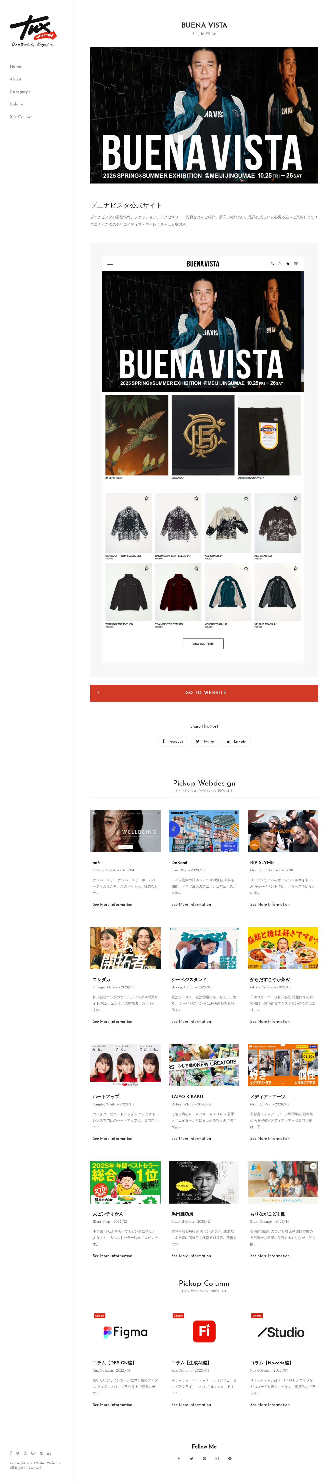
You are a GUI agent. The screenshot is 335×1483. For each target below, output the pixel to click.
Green (176, 987)
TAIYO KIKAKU (187, 1097)
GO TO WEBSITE (206, 693)
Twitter (208, 742)
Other (98, 870)
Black (175, 1221)
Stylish (110, 870)
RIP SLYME (262, 863)
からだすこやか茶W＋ (272, 980)
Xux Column (21, 117)
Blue (175, 870)
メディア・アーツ (267, 1097)
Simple (198, 33)
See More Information (112, 905)
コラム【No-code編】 (272, 1363)
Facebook (175, 742)
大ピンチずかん (108, 1214)
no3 (96, 863)
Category (19, 92)
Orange (256, 870)
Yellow (267, 987)
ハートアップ (106, 1097)
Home (15, 67)
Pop (184, 870)
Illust (97, 1221)
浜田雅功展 (182, 1214)
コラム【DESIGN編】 (115, 1363)
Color (15, 104)
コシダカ (101, 980)
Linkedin (240, 742)
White (211, 33)
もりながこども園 (267, 1214)
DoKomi (179, 863)
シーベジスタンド (189, 980)
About (16, 79)
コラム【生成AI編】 (191, 1363)
